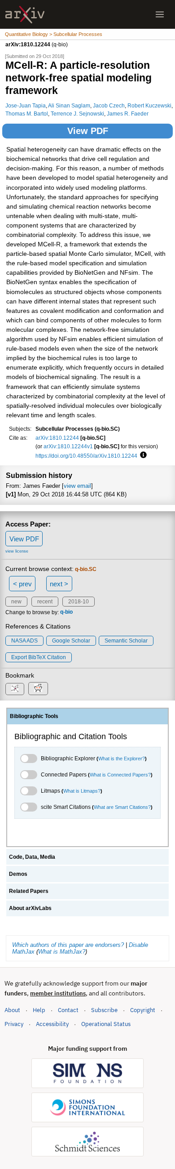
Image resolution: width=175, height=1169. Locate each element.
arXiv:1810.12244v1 (68, 446)
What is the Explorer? (121, 758)
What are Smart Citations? (122, 807)
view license (16, 551)
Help (39, 1010)
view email (77, 485)
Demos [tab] (18, 874)
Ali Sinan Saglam (69, 105)
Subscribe (104, 1010)
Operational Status (106, 1024)
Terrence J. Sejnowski (77, 113)
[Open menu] (160, 14)
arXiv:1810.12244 (57, 438)
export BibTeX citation (38, 657)
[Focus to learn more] (142, 455)
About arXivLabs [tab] (30, 908)
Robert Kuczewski (149, 105)
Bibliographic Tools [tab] (34, 716)
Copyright (142, 1010)
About (12, 1010)
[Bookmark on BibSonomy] (14, 689)
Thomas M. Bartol (26, 113)
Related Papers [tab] (28, 891)
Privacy (13, 1024)
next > (59, 584)
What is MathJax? (61, 951)
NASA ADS (24, 641)
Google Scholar (71, 641)
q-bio (66, 612)
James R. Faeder (128, 113)
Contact (68, 1010)
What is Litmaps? (82, 791)
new (16, 601)
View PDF (87, 131)
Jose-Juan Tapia (25, 105)
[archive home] (24, 14)
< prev (22, 584)
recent (44, 601)
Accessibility (52, 1024)
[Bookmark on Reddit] (38, 688)
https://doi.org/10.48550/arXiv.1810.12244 (86, 456)
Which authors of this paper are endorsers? (68, 944)
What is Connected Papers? (120, 774)
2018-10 (78, 601)
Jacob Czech (109, 105)
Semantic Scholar (126, 641)
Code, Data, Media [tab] (32, 857)
